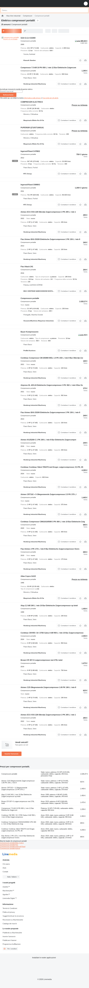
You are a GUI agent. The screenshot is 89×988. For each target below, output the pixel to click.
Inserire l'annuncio (11, 754)
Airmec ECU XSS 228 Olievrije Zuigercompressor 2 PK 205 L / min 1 (48, 212)
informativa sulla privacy (32, 98)
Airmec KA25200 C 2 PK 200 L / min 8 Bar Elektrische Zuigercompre (48, 440)
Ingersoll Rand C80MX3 (30, 185)
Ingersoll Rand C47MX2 (30, 151)
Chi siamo (6, 864)
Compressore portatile (30, 298)
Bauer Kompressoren (29, 332)
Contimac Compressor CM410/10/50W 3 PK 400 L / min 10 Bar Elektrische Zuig (53, 522)
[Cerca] (86, 10)
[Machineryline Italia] (15, 3)
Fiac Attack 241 (27, 267)
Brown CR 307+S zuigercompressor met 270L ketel (41, 660)
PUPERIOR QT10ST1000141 (32, 128)
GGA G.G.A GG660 (28, 38)
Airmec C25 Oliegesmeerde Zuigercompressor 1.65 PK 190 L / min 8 (48, 687)
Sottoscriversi (8, 95)
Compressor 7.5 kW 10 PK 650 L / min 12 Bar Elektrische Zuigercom (48, 68)
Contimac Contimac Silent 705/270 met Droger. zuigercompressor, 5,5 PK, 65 (52, 467)
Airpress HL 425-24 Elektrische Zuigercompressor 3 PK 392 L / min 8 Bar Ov (52, 385)
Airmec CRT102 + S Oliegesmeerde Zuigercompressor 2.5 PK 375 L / (49, 494)
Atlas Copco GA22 (28, 576)
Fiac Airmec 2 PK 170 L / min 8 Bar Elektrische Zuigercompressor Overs (50, 549)
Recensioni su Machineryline (13, 920)
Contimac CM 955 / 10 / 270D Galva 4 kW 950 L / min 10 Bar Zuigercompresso (52, 633)
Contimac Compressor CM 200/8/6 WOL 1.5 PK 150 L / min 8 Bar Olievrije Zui (52, 358)
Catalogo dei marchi (10, 924)
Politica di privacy (9, 912)
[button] (85, 3)
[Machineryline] (2, 15)
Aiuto (4, 868)
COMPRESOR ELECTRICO (32, 102)
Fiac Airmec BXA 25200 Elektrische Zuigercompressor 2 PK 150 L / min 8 (50, 239)
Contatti (5, 872)
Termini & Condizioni (10, 908)
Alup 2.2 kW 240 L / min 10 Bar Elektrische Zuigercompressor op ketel (49, 605)
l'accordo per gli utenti (50, 98)
